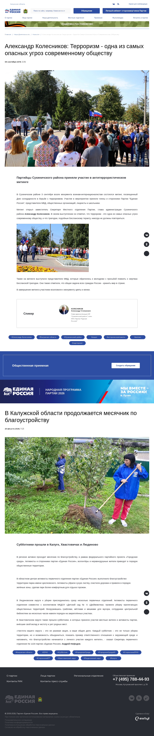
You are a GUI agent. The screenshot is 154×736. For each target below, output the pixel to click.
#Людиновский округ (92, 658)
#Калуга (113, 658)
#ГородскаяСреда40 (106, 652)
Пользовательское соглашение (18, 720)
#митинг (137, 337)
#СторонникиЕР (43, 658)
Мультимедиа (117, 18)
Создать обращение (125, 365)
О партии (8, 18)
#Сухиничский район (73, 337)
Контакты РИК (14, 681)
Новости (36, 34)
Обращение (86, 11)
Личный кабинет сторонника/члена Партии (126, 11)
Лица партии (27, 18)
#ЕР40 (45, 652)
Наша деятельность (50, 18)
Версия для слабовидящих (137, 4)
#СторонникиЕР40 (130, 652)
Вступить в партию (140, 18)
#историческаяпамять (116, 337)
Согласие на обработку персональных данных (25, 727)
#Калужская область (48, 337)
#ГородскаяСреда (82, 652)
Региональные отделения (88, 675)
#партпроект (77, 343)
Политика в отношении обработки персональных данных (30, 725)
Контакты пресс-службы (53, 681)
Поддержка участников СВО (77, 24)
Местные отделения (76, 18)
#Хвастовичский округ (67, 658)
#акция (94, 337)
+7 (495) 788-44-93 (131, 679)
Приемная (98, 18)
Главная (8, 34)
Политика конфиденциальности (19, 723)
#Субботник (62, 652)
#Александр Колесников (22, 337)
